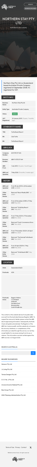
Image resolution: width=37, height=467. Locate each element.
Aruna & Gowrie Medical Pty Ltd (11, 385)
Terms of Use (10, 447)
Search (33, 353)
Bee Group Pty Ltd (7, 390)
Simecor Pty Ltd (6, 364)
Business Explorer (30, 8)
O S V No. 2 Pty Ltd (7, 380)
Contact (23, 447)
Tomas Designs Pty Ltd (8, 374)
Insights (30, 4)
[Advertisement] (18, 48)
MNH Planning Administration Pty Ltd (13, 395)
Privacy (17, 447)
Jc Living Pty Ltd (6, 369)
